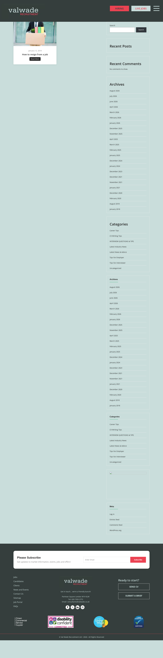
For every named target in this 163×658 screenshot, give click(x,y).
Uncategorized (115, 268)
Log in (112, 514)
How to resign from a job (35, 54)
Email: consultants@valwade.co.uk (75, 602)
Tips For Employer (117, 257)
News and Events (21, 589)
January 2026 (115, 123)
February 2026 (115, 118)
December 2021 (116, 177)
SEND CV (133, 586)
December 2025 (116, 128)
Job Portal (17, 602)
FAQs (15, 606)
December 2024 (116, 161)
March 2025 (114, 144)
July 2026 (113, 96)
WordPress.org (115, 530)
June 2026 (114, 101)
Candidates (18, 581)
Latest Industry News (118, 247)
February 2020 (115, 198)
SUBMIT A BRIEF (133, 595)
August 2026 (115, 91)
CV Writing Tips (116, 236)
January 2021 (115, 187)
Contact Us (18, 594)
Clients (16, 585)
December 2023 (116, 171)
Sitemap (17, 598)
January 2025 (115, 155)
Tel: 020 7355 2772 (75, 599)
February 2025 (115, 150)
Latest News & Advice (118, 252)
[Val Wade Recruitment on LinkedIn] (77, 607)
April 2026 (114, 107)
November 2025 (116, 134)
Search (112, 25)
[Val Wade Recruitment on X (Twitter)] (72, 607)
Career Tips (114, 230)
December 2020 (116, 193)
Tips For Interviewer (118, 263)
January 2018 (115, 209)
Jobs (15, 577)
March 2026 (114, 112)
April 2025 (114, 139)
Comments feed (116, 525)
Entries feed (114, 519)
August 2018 (115, 204)
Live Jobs (141, 8)
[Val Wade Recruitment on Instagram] (82, 607)
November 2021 (116, 182)
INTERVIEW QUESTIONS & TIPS (122, 241)
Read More (35, 59)
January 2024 (115, 166)
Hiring (119, 8)
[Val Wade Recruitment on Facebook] (67, 607)
